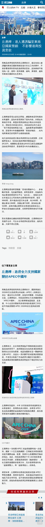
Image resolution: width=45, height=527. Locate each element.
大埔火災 (31, 7)
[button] (38, 498)
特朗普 (12, 248)
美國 (19, 248)
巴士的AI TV (13, 7)
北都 (23, 7)
